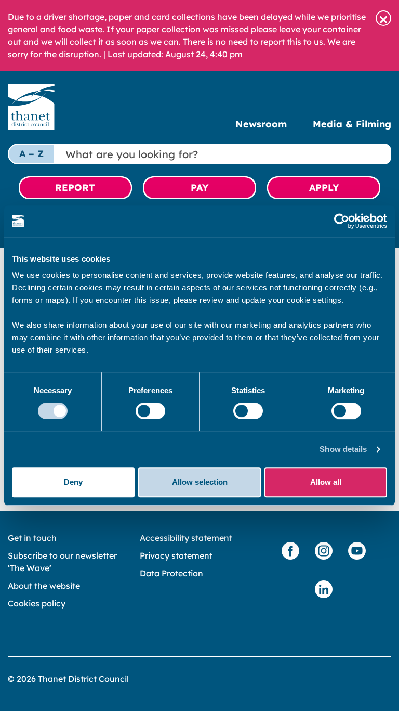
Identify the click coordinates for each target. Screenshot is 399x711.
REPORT (75, 187)
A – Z (31, 154)
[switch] (150, 411)
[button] (383, 18)
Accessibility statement (186, 538)
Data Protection (171, 573)
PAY (199, 187)
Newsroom (261, 124)
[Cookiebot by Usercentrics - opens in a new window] (341, 221)
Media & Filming (352, 124)
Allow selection (200, 481)
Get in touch (32, 538)
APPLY (324, 187)
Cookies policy (36, 603)
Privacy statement (176, 555)
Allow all (325, 481)
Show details (343, 449)
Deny (73, 481)
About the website (44, 585)
